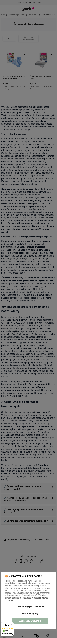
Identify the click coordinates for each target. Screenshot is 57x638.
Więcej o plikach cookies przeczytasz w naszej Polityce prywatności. (26, 597)
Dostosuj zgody (30, 613)
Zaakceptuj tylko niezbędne (30, 606)
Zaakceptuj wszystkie (30, 621)
